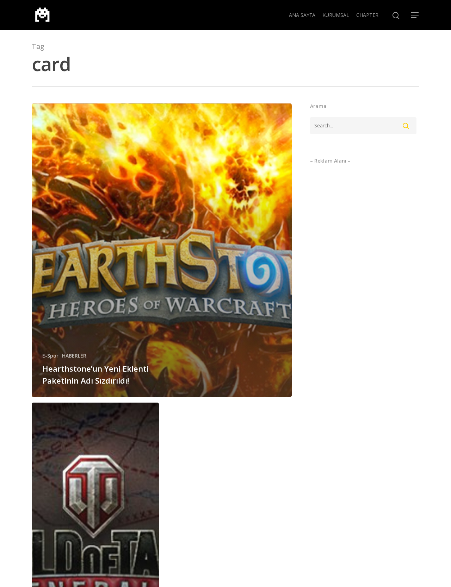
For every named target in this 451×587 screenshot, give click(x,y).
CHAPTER (367, 15)
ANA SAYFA (302, 15)
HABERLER (74, 355)
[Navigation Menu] (415, 15)
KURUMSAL (335, 15)
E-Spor (50, 355)
